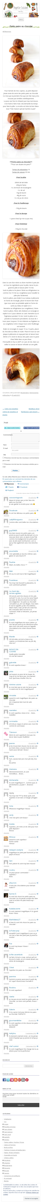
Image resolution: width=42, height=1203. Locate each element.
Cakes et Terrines (10, 1145)
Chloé (11, 967)
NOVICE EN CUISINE (13, 650)
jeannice (12, 976)
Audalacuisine (14, 908)
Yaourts (6, 1173)
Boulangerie (25, 393)
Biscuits (6, 1171)
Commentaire (7, 435)
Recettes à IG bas (10, 1127)
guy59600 (13, 530)
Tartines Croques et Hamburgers (15, 1150)
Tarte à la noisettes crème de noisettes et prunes (10, 412)
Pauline (12, 562)
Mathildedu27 (14, 919)
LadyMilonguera (15, 519)
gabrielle (12, 662)
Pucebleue (13, 580)
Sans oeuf (7, 1134)
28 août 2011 (32, 996)
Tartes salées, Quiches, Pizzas (14, 1142)
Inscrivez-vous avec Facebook (32, 428)
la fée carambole (16, 954)
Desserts (7, 1168)
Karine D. (12, 894)
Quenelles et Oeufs (10, 1155)
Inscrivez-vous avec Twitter (12, 428)
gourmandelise (15, 1020)
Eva (10, 943)
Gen (10, 861)
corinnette (13, 721)
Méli (11, 571)
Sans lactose (8, 1132)
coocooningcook (16, 497)
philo (11, 671)
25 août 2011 (32, 497)
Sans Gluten (8, 1129)
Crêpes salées (9, 1158)
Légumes (7, 1163)
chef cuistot (14, 1046)
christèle (12, 695)
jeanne (12, 743)
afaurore (12, 883)
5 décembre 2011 (31, 1046)
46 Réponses (7, 31)
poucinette (13, 551)
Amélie (12, 824)
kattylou (12, 1033)
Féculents (7, 1160)
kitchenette (13, 780)
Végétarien (7, 1119)
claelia (11, 996)
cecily (11, 815)
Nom (5, 445)
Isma (11, 806)
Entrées (6, 1140)
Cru (5, 1122)
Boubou (12, 987)
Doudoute (13, 510)
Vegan (6, 1124)
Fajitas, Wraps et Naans (11, 1153)
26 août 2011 (32, 919)
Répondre (6, 506)
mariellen (13, 710)
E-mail (5, 448)
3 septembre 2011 (31, 1033)
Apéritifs (7, 1137)
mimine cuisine (15, 684)
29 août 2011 (32, 1009)
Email (4, 1096)
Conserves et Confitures (12, 1176)
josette (12, 620)
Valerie (12, 1009)
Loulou (12, 870)
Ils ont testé (8, 1178)
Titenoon (13, 732)
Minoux (12, 837)
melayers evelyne (16, 850)
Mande (12, 636)
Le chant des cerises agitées (15, 592)
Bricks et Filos (8, 1147)
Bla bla (6, 1181)
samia (11, 756)
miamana (13, 769)
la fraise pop (14, 931)
